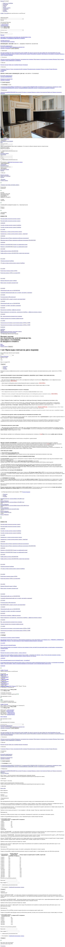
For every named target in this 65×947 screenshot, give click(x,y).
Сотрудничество (43, 92)
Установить (3, 945)
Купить (2, 500)
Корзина (2, 1)
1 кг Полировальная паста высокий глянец (10, 508)
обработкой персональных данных (15, 162)
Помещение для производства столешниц (24, 59)
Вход (2, 344)
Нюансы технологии (57, 92)
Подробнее (3, 364)
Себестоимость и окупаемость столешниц (50, 53)
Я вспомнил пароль (5, 169)
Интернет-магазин (5, 64)
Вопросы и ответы (36, 92)
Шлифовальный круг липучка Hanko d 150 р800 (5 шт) (12, 502)
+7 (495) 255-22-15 (4, 681)
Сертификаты (18, 60)
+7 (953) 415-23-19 (4, 683)
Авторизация (3, 164)
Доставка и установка (26, 92)
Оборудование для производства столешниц (43, 59)
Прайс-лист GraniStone (8, 3)
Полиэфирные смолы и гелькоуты (12, 53)
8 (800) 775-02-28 (4, 13)
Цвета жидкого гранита (25, 53)
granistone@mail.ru (5, 686)
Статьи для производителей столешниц (18, 69)
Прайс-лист (49, 92)
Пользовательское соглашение (34, 69)
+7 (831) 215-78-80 (4, 679)
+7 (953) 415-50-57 (4, 24)
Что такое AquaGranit (14, 52)
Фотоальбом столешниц (36, 53)
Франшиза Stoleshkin (8, 55)
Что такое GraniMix (23, 52)
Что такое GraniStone (5, 52)
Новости (5, 5)
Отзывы (5, 10)
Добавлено (6, 500)
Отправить (3, 889)
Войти (2, 152)
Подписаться (3, 140)
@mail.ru (4, 25)
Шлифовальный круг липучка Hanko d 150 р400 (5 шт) (12, 498)
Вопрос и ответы (6, 7)
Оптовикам (5, 4)
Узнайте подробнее (15, 48)
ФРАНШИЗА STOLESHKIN (7, 141)
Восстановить (3, 168)
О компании (5, 8)
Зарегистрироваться (5, 163)
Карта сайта (3, 788)
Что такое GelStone (42, 52)
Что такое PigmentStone (51, 52)
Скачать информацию (10, 60)
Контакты (5, 11)
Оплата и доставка (45, 69)
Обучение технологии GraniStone (8, 59)
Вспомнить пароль (5, 153)
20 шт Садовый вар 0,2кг (6, 512)
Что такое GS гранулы (32, 52)
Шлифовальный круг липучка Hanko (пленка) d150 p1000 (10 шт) (15, 505)
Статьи (4, 6)
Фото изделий (19, 92)
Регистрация (3, 154)
